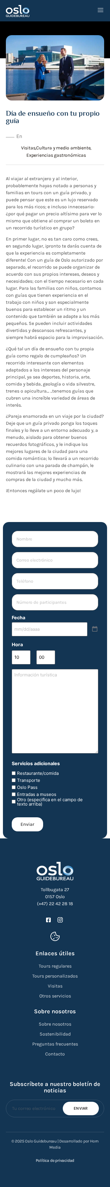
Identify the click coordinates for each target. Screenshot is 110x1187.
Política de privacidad (55, 1160)
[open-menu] (100, 10)
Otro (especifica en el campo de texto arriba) (50, 801)
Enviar (27, 824)
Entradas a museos (36, 794)
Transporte (28, 780)
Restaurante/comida (38, 773)
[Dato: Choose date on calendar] (94, 629)
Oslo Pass (27, 787)
